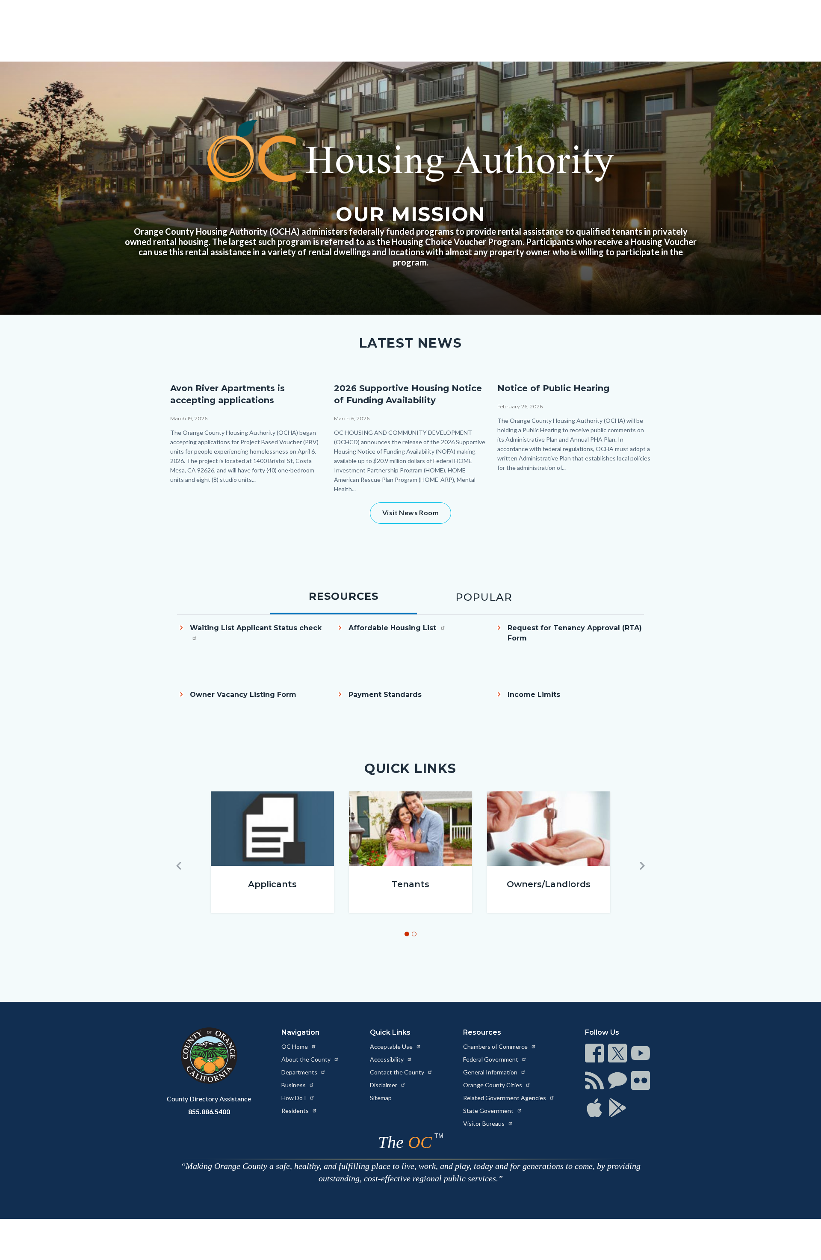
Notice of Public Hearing (553, 388)
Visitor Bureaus (484, 1123)
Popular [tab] (483, 597)
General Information (491, 1072)
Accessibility (387, 1059)
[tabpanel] (410, 674)
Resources (482, 1032)
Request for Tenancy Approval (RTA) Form (575, 633)
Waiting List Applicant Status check (256, 628)
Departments (300, 1072)
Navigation (300, 1032)
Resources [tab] (343, 596)
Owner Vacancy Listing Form (243, 694)
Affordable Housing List (393, 628)
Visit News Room (410, 512)
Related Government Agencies (505, 1097)
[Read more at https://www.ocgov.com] (209, 1055)
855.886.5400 (209, 1111)
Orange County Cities (493, 1085)
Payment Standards (385, 694)
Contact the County (397, 1072)
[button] (178, 865)
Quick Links (390, 1032)
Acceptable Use (392, 1046)
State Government (489, 1110)
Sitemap (381, 1097)
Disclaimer (384, 1085)
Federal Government (491, 1059)
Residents (295, 1110)
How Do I (294, 1097)
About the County (306, 1059)
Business (294, 1085)
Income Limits (534, 694)
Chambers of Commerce (496, 1046)
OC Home (295, 1046)
